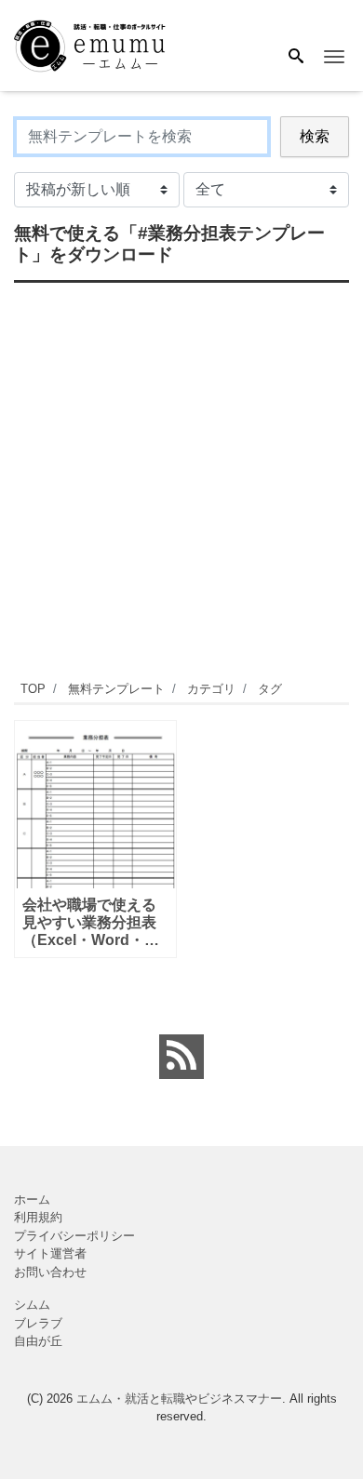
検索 (314, 136)
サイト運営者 (50, 1253)
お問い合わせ (50, 1272)
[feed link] (181, 1056)
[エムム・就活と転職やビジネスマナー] (97, 44)
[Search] (296, 58)
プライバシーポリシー (74, 1236)
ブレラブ (38, 1323)
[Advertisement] (181, 479)
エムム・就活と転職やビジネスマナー (179, 1399)
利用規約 (38, 1217)
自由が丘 (38, 1341)
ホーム (32, 1199)
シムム (32, 1305)
